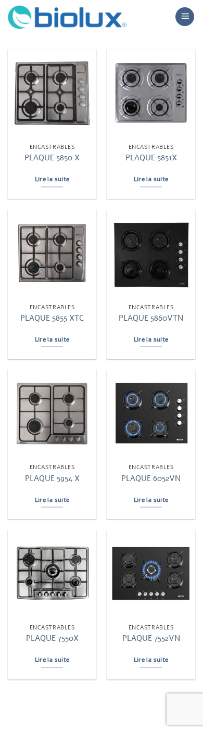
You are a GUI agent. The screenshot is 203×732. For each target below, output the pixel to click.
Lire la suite (52, 179)
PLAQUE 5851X (151, 158)
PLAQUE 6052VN (151, 479)
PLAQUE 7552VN (151, 638)
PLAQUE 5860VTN (151, 318)
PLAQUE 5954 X (52, 479)
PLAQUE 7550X (52, 638)
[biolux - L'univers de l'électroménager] (67, 16)
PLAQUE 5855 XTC (52, 318)
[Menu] (184, 16)
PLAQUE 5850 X (52, 158)
